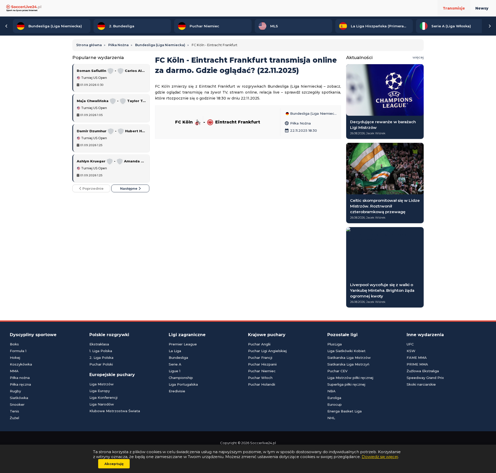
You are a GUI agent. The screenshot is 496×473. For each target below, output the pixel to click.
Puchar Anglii (259, 344)
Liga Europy (99, 391)
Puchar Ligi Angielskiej (267, 351)
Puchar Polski (101, 364)
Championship (181, 378)
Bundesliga (178, 357)
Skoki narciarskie (421, 384)
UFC (410, 344)
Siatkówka (19, 398)
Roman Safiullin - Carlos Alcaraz (111, 71)
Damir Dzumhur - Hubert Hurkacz (111, 131)
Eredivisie (177, 391)
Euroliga (334, 398)
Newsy (481, 8)
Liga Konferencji (103, 397)
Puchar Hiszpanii (262, 364)
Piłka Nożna (297, 123)
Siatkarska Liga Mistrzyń (348, 364)
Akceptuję (113, 464)
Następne (129, 188)
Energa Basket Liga (344, 411)
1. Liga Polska (100, 351)
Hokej (15, 357)
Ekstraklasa (99, 344)
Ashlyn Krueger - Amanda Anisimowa (111, 161)
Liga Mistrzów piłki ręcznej (350, 378)
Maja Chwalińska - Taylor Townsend (111, 101)
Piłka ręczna (20, 384)
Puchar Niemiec (262, 371)
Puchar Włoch (260, 378)
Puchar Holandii (261, 384)
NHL (331, 418)
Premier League (183, 344)
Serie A (175, 364)
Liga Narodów (101, 404)
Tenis (14, 411)
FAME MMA (417, 357)
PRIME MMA (417, 364)
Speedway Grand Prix (425, 378)
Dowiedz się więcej (380, 456)
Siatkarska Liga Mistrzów (349, 357)
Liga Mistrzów (101, 384)
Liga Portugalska (183, 384)
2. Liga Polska (101, 357)
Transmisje (454, 8)
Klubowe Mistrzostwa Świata (114, 411)
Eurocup (334, 404)
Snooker (17, 404)
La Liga (175, 351)
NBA (331, 391)
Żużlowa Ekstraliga (423, 371)
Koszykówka (21, 364)
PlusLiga (334, 344)
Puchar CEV (337, 371)
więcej (418, 57)
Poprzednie (92, 188)
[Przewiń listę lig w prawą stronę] (489, 26)
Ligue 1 (174, 371)
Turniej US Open (93, 78)
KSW (411, 351)
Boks (14, 344)
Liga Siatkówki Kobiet (346, 351)
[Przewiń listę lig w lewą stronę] (6, 26)
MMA (14, 371)
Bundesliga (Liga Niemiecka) (313, 113)
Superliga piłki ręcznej (346, 384)
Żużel (14, 418)
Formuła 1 (18, 351)
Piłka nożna (20, 378)
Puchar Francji (260, 357)
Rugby (15, 391)
